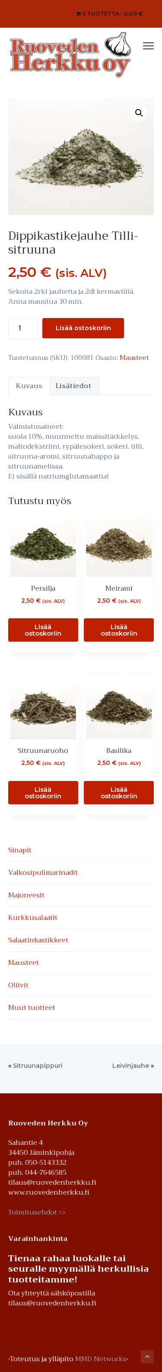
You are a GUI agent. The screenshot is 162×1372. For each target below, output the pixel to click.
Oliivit (18, 985)
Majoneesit (26, 895)
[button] (139, 113)
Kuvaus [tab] (29, 386)
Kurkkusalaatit (32, 918)
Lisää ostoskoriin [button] (43, 630)
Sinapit (20, 850)
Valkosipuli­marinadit (43, 873)
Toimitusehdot (37, 1212)
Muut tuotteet (31, 1008)
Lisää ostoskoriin (83, 328)
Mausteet (134, 357)
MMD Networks (101, 1359)
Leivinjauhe (130, 1066)
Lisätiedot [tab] (74, 386)
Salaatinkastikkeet (38, 940)
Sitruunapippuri (38, 1066)
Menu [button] (139, 45)
